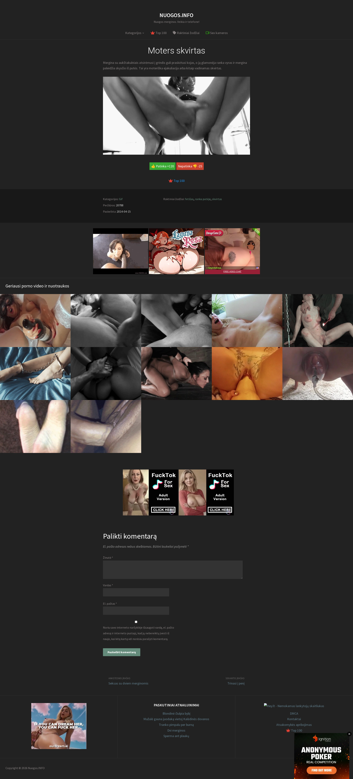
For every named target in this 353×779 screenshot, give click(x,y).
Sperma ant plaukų (176, 736)
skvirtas (217, 199)
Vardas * (108, 585)
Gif (121, 199)
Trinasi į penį (236, 683)
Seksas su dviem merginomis (128, 683)
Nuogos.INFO (176, 15)
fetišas (189, 199)
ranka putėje (203, 199)
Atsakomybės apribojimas (294, 725)
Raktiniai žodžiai (187, 33)
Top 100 (161, 33)
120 (171, 166)
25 (200, 166)
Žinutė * (108, 557)
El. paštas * (110, 603)
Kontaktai (294, 719)
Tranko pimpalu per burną (176, 725)
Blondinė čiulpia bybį (176, 713)
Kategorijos (133, 33)
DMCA (294, 713)
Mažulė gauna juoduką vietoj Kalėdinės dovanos (176, 719)
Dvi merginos (176, 730)
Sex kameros (218, 33)
